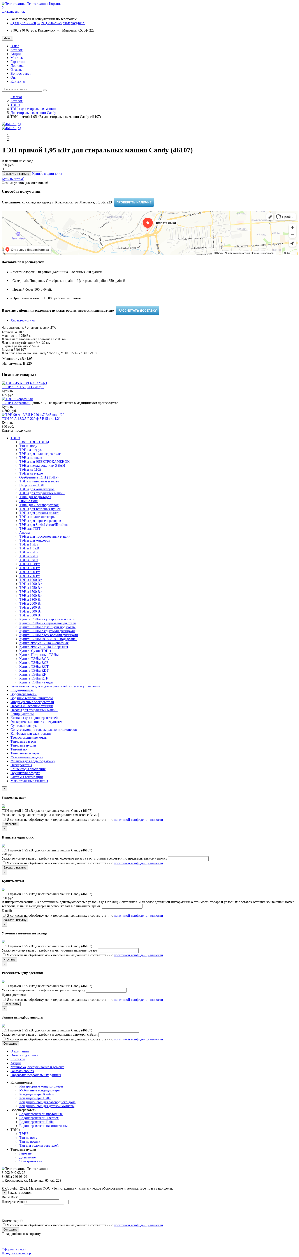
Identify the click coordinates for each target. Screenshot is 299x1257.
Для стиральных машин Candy (33, 113)
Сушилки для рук (24, 725)
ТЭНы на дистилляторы (37, 517)
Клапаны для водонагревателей (34, 718)
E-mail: (7, 911)
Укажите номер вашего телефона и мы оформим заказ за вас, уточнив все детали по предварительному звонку (85, 858)
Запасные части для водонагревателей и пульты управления (55, 686)
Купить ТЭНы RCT (34, 666)
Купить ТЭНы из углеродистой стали (47, 619)
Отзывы (17, 69)
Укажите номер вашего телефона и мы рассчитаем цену (44, 990)
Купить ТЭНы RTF (33, 678)
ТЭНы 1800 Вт (30, 599)
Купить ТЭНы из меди (36, 682)
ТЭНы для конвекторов (37, 489)
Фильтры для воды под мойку (33, 761)
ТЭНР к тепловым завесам (39, 481)
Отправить (11, 824)
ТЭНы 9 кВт (28, 560)
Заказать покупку (15, 867)
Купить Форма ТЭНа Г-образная (43, 647)
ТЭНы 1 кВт (28, 544)
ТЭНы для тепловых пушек (40, 509)
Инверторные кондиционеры (41, 1086)
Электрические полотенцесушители (38, 722)
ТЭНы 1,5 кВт (30, 548)
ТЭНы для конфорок (34, 540)
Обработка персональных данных (36, 1075)
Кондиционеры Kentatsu (37, 1094)
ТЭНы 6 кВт (28, 556)
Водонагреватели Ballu (36, 1122)
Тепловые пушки (23, 745)
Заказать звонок (22, 1071)
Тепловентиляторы (25, 753)
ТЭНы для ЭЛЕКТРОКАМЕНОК (44, 461)
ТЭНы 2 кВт (28, 552)
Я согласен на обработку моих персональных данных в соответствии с (84, 819)
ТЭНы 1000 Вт (30, 580)
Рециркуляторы (22, 714)
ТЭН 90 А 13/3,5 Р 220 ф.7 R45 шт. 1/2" (31, 418)
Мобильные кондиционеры (39, 1090)
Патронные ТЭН (31, 485)
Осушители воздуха (25, 773)
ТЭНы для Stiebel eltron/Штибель (43, 524)
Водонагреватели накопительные (44, 1126)
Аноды (24, 532)
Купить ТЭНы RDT (34, 670)
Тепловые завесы (23, 741)
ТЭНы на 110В (30, 469)
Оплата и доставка (24, 1055)
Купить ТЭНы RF (32, 674)
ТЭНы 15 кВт (29, 564)
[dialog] (47, 173)
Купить (7, 391)
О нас (15, 46)
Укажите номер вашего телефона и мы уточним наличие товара (50, 950)
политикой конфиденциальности (138, 819)
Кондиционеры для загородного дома (47, 1102)
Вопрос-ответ (21, 73)
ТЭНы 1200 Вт (30, 584)
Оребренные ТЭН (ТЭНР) (38, 477)
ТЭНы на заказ (30, 457)
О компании (20, 1051)
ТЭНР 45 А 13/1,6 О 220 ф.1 (23, 387)
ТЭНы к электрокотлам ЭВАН (42, 465)
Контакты (18, 81)
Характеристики (23, 320)
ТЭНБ (23, 1133)
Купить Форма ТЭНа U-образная (44, 643)
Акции (16, 54)
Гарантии (18, 62)
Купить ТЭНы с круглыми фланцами (47, 631)
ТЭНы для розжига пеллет (39, 513)
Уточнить (10, 959)
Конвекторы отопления (28, 769)
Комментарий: (12, 1221)
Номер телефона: (14, 1202)
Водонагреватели (24, 694)
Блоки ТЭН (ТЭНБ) (34, 442)
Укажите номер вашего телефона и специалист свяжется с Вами (50, 815)
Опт (14, 77)
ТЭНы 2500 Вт (30, 611)
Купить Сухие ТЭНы (35, 651)
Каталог (17, 50)
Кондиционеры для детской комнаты (46, 1106)
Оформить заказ (14, 1249)
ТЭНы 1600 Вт (30, 595)
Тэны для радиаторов (35, 497)
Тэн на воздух (29, 1141)
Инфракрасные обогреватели (32, 702)
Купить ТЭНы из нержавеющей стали (47, 623)
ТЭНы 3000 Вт (30, 615)
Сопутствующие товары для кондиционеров (44, 729)
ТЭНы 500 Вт (29, 572)
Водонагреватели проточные (41, 1114)
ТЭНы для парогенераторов (40, 521)
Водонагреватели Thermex (39, 1118)
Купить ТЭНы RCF (33, 662)
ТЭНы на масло (31, 473)
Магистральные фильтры (29, 781)
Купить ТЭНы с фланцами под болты (47, 627)
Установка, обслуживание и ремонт (37, 1067)
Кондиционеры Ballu (35, 1098)
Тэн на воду (28, 446)
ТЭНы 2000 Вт (30, 603)
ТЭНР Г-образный (16, 403)
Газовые (25, 1153)
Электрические (30, 1161)
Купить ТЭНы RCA (34, 658)
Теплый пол (19, 749)
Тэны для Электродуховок (39, 505)
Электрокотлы (21, 765)
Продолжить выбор (16, 1253)
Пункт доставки (14, 995)
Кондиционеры (22, 690)
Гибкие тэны (28, 501)
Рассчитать (11, 1004)
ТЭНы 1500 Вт (30, 591)
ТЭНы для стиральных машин (33, 109)
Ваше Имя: (10, 1197)
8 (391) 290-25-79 (49, 23)
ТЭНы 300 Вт (29, 568)
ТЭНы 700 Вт (29, 576)
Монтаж (17, 58)
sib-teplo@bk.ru (74, 23)
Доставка (17, 65)
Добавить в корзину (17, 173)
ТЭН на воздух (30, 450)
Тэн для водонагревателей (39, 1145)
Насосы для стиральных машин (34, 710)
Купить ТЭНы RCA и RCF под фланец (48, 639)
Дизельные (27, 1157)
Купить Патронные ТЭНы (39, 655)
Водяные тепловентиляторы (32, 698)
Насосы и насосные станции (32, 706)
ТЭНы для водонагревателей (41, 453)
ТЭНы (15, 105)
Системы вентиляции (27, 777)
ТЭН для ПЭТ (29, 528)
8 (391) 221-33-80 (23, 23)
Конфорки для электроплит (31, 733)
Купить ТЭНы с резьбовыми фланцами (48, 635)
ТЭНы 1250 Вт (30, 588)
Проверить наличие (133, 202)
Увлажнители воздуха (27, 757)
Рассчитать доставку (137, 310)
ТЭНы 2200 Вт (30, 607)
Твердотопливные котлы (29, 737)
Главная (16, 97)
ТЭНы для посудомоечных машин (44, 536)
